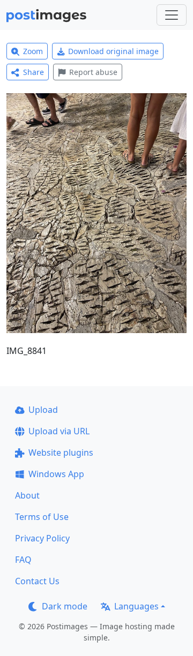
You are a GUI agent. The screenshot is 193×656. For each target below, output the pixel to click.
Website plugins (60, 452)
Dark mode (64, 606)
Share (33, 72)
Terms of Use (42, 517)
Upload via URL (59, 431)
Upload (43, 410)
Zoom (33, 51)
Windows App (56, 474)
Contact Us (37, 581)
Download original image (113, 51)
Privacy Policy (42, 538)
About (27, 495)
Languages (136, 606)
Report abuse (93, 72)
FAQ (23, 559)
